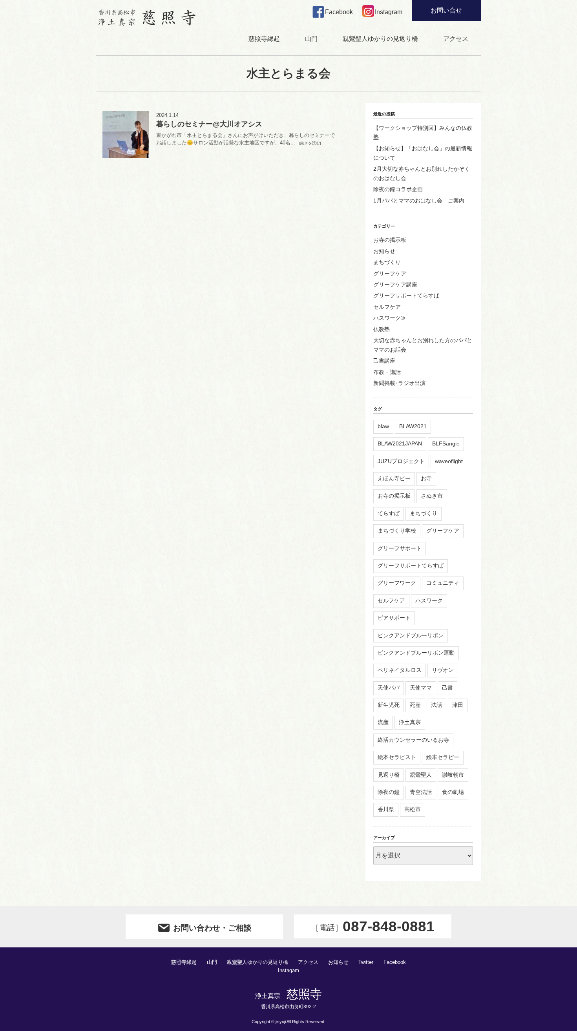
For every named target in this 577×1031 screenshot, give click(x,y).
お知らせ (384, 251)
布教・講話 (387, 372)
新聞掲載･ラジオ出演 (399, 383)
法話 (436, 705)
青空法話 (421, 792)
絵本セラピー (442, 757)
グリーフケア (389, 273)
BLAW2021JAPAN (400, 443)
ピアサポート (394, 618)
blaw (383, 426)
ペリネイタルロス (400, 670)
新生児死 (389, 705)
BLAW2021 (413, 426)
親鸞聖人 (421, 775)
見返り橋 (389, 775)
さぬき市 (432, 496)
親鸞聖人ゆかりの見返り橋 (380, 38)
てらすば (389, 513)
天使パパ (389, 687)
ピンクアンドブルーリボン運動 (416, 653)
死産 (415, 705)
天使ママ (421, 687)
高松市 (412, 809)
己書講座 (384, 361)
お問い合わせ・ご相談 (212, 927)
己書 (447, 687)
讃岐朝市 (453, 775)
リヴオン (443, 670)
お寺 (426, 478)
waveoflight (449, 461)
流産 (383, 722)
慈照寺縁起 (264, 38)
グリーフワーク (397, 583)
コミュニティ (442, 583)
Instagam (288, 970)
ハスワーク (429, 600)
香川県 (386, 809)
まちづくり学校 (397, 530)
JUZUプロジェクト (401, 461)
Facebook (394, 962)
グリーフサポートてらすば (406, 295)
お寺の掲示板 (389, 240)
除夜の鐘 (389, 792)
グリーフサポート (400, 548)
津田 (457, 705)
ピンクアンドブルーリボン (411, 635)
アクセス (455, 38)
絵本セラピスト (397, 757)
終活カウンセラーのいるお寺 (413, 740)
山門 (311, 38)
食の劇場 (453, 792)
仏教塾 (381, 329)
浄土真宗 (410, 722)
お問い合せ (446, 10)
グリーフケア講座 (395, 284)
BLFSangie (446, 443)
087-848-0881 (373, 926)
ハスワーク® (389, 318)
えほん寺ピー (394, 478)
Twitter (365, 962)
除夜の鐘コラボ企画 (398, 189)
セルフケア (387, 307)
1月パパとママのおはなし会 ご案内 (418, 200)
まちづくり (387, 262)
